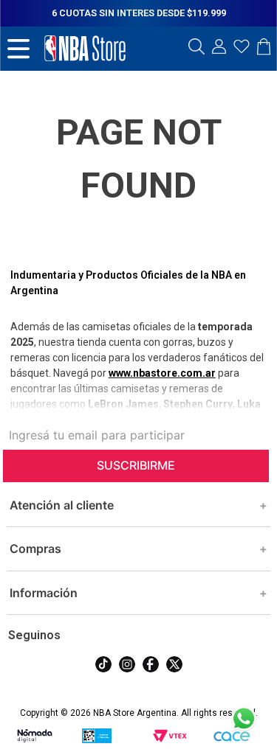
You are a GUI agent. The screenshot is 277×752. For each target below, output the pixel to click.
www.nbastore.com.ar (162, 373)
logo (85, 48)
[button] (196, 48)
